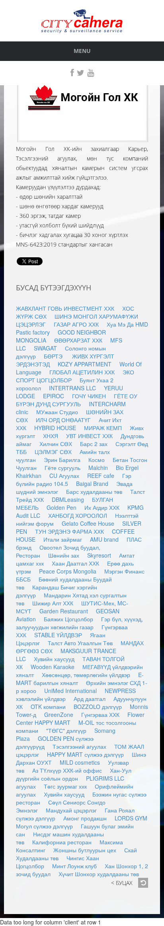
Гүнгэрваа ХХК (100, 714)
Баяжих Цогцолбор (68, 619)
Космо (96, 460)
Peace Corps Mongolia (67, 571)
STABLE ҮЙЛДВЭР (58, 635)
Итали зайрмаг (62, 539)
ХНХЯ (50, 436)
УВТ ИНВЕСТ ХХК (89, 436)
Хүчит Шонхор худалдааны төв (99, 874)
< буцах (122, 883)
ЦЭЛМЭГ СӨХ (53, 452)
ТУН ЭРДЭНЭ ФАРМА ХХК (69, 531)
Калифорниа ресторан (62, 842)
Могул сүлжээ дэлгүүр (44, 826)
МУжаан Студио (57, 412)
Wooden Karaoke (52, 667)
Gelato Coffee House (88, 523)
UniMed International (70, 691)
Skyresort (99, 555)
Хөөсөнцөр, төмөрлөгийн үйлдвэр (86, 675)
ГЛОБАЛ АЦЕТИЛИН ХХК (82, 372)
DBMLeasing (68, 499)
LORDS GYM (131, 818)
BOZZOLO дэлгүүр (98, 707)
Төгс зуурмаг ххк (65, 786)
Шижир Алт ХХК (52, 603)
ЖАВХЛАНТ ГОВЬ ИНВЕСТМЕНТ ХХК (65, 308)
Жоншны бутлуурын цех (84, 850)
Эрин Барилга (62, 460)
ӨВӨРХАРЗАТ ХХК (78, 340)
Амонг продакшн (85, 818)
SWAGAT (45, 348)
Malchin (98, 468)
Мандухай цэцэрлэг (71, 810)
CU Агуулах (64, 476)
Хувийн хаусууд (54, 659)
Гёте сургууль (62, 468)
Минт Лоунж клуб (74, 866)
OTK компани (48, 707)
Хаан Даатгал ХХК (75, 563)
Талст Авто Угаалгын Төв (80, 643)
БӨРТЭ (54, 356)
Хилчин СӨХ (55, 444)
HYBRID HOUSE (55, 428)
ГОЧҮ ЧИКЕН (89, 396)
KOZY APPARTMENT (84, 364)
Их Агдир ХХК (101, 507)
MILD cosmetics (80, 762)
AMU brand (104, 539)
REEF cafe (100, 476)
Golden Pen (61, 507)
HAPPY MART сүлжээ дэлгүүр (85, 754)
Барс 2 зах (93, 444)
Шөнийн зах (63, 555)
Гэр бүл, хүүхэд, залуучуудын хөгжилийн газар (79, 623)
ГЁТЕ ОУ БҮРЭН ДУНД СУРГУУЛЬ (76, 400)
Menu (82, 51)
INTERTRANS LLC (72, 388)
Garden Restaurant (63, 611)
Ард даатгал (89, 699)
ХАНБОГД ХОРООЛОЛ (77, 515)
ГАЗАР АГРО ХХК (76, 324)
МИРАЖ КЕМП (103, 428)
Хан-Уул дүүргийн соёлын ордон (73, 774)
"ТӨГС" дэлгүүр (66, 730)
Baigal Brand (92, 483)
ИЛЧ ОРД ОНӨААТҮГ (63, 420)
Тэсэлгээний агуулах (79, 746)
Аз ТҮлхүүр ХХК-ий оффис (67, 770)
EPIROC (53, 396)
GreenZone (58, 714)
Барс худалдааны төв (94, 491)
